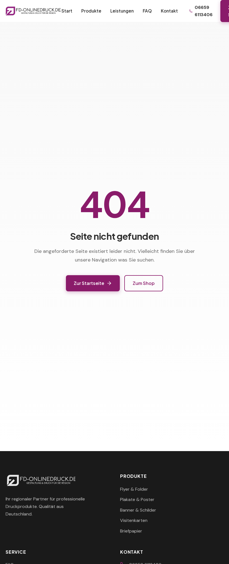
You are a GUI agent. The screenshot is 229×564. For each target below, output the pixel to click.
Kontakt (169, 10)
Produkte (91, 10)
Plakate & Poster (137, 499)
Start (66, 10)
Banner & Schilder (138, 510)
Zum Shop (144, 283)
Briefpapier (131, 531)
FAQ (147, 10)
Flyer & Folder (134, 489)
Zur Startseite (89, 283)
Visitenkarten (133, 520)
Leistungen (122, 10)
